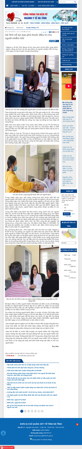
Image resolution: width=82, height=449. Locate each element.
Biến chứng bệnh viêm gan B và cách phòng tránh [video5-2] (69, 119)
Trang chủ (10, 28)
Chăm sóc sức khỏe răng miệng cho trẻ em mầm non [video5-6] (68, 159)
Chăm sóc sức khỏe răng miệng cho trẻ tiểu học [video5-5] (68, 149)
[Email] (58, 32)
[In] (56, 32)
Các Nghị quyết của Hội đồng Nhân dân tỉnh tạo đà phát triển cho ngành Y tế (32, 396)
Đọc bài (52, 41)
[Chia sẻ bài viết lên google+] (54, 32)
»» (42, 411)
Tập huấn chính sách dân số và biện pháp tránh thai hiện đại (28, 365)
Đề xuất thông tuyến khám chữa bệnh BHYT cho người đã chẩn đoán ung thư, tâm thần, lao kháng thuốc (31, 374)
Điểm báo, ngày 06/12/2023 (16, 403)
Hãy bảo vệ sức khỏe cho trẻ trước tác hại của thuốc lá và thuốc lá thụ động (31, 383)
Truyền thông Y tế (32, 28)
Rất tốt (66, 205)
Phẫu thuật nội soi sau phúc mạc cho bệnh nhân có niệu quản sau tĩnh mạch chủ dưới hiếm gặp (31, 379)
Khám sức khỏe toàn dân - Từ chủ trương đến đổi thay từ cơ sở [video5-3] (68, 129)
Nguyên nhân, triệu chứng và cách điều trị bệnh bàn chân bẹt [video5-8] (68, 181)
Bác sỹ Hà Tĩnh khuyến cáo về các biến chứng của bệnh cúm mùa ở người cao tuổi (30, 406)
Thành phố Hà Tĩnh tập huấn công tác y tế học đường (25, 368)
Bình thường (68, 210)
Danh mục (19, 28)
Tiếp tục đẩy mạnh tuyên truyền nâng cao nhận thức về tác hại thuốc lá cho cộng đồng (32, 388)
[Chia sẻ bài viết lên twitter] (52, 32)
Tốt (65, 208)
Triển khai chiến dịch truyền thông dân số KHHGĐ (24, 370)
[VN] (77, 424)
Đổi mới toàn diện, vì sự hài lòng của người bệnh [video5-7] (68, 169)
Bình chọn (66, 214)
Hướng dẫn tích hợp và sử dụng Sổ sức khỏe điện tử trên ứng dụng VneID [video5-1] (68, 107)
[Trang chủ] (7, 6)
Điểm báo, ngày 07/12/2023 (16, 400)
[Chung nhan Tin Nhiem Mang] (41, 439)
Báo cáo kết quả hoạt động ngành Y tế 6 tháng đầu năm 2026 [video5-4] (68, 139)
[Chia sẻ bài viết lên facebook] (50, 32)
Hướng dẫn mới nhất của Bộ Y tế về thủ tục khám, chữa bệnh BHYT (30, 392)
